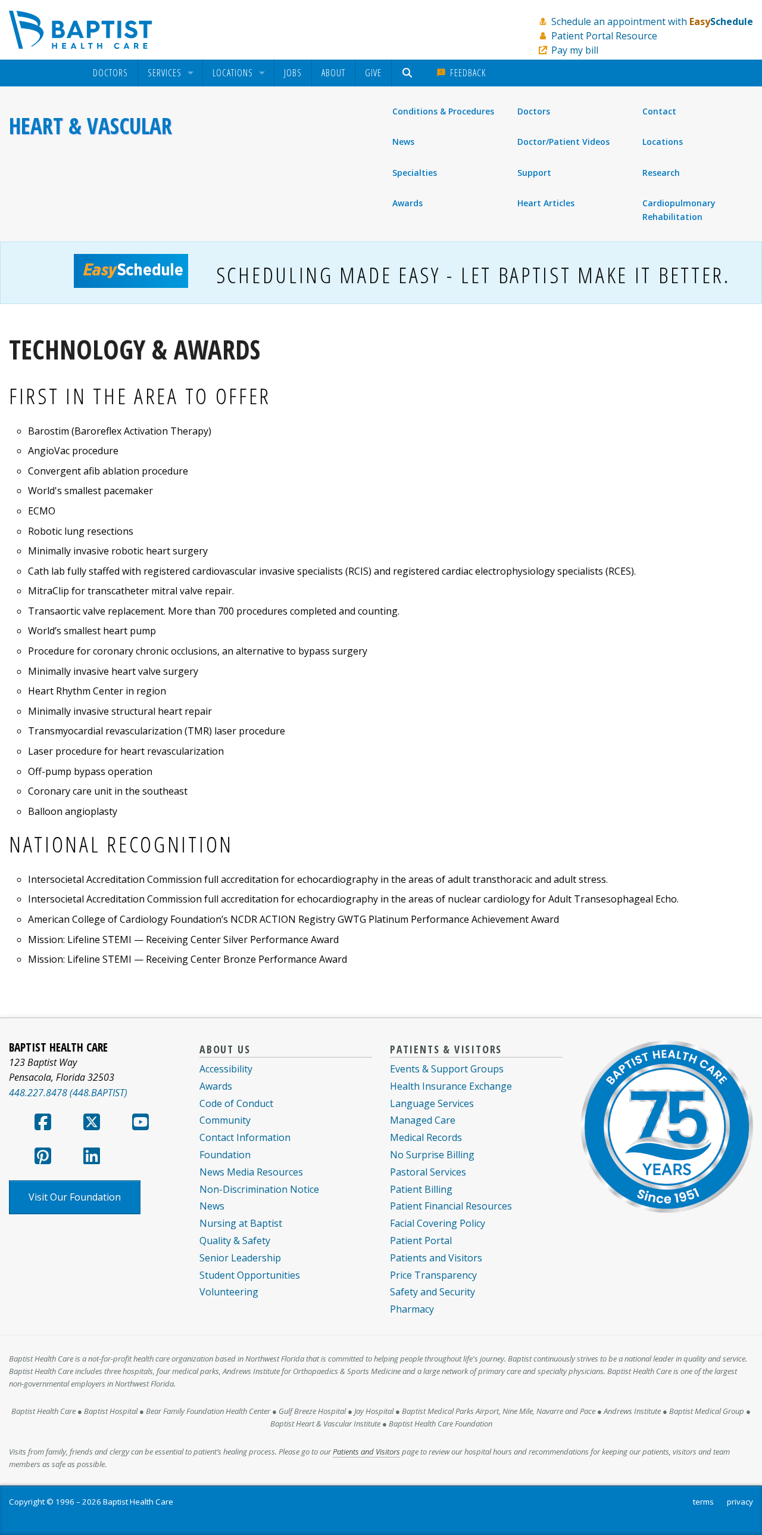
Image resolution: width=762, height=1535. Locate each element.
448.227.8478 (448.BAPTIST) (68, 1092)
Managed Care (422, 1120)
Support (534, 172)
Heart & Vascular (90, 126)
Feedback (466, 72)
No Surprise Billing (432, 1154)
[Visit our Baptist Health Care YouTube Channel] (140, 1125)
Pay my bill (574, 50)
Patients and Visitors (436, 1257)
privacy (740, 1501)
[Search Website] (409, 73)
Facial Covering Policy (437, 1223)
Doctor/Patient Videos (563, 141)
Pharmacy (412, 1309)
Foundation (225, 1154)
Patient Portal (421, 1240)
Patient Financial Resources (451, 1206)
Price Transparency (433, 1275)
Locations (233, 73)
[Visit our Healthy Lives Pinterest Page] (43, 1159)
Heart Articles (545, 203)
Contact (659, 111)
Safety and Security (432, 1291)
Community (225, 1120)
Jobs (293, 72)
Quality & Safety (234, 1240)
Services (165, 73)
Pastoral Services (428, 1172)
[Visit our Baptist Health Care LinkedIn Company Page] (92, 1159)
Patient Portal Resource (604, 35)
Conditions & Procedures (443, 111)
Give (373, 72)
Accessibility (225, 1068)
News (403, 141)
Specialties (414, 172)
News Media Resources (251, 1172)
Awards (407, 203)
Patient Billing (421, 1189)
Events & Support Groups (447, 1068)
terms (703, 1501)
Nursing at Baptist (240, 1223)
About (333, 72)
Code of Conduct (236, 1103)
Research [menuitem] (661, 172)
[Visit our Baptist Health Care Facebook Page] (43, 1125)
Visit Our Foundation (75, 1197)
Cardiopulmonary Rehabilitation (679, 209)
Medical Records (426, 1137)
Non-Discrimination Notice (259, 1189)
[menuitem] (110, 73)
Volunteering (228, 1291)
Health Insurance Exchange (451, 1086)
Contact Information (245, 1137)
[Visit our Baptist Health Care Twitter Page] (92, 1125)
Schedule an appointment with (652, 21)
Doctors (110, 73)
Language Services (432, 1103)
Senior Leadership (240, 1257)
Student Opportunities (249, 1275)
